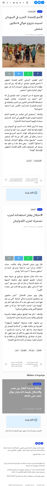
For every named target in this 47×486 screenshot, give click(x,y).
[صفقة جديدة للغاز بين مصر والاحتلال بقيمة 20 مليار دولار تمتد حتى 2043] (23, 396)
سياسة (39, 11)
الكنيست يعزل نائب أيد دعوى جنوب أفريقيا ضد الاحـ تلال (23, 431)
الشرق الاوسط (37, 384)
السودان (29, 161)
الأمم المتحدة (31, 12)
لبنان (16, 350)
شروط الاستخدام (41, 485)
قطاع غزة (23, 350)
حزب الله (31, 350)
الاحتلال (33, 210)
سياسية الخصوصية (29, 485)
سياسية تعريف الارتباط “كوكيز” (15, 485)
